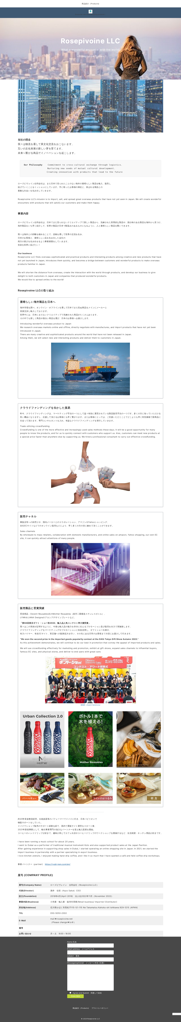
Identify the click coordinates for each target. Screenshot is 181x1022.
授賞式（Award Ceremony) (90, 705)
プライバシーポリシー (100, 1008)
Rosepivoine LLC (93, 1019)
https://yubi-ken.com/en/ (57, 864)
